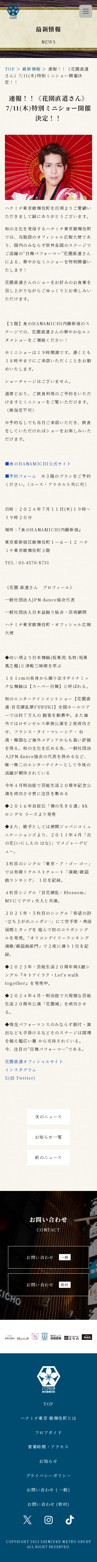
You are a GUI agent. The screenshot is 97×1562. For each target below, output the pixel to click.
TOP (10, 69)
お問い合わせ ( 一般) (48, 1490)
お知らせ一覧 (48, 1137)
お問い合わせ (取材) (48, 1504)
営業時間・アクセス (48, 1447)
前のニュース (48, 1157)
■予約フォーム (20, 476)
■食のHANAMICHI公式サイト (38, 464)
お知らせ (48, 1461)
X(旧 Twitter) (20, 1078)
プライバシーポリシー (48, 1476)
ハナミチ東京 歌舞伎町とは (48, 1418)
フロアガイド (48, 1432)
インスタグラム (21, 1070)
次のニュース (48, 1117)
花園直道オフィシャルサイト (34, 1061)
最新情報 (31, 69)
